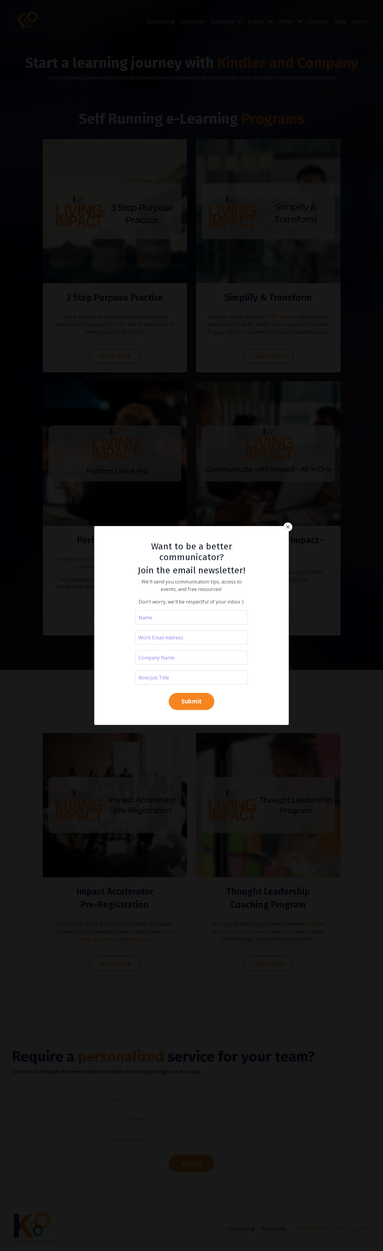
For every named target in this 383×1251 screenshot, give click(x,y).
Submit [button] (191, 701)
